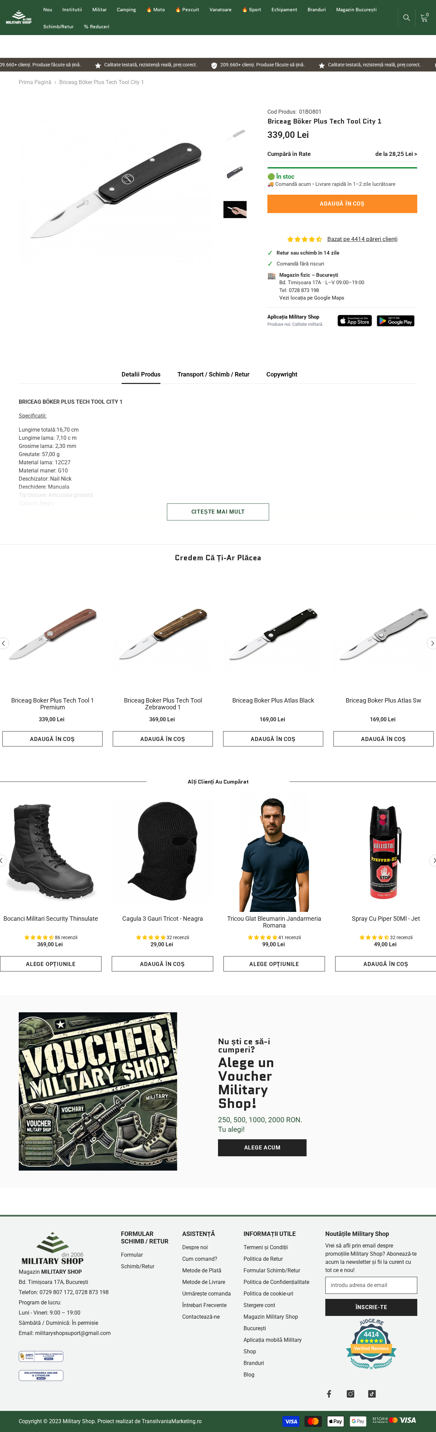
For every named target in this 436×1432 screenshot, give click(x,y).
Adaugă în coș (344, 203)
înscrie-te (371, 1307)
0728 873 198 (304, 290)
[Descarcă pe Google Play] (395, 320)
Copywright (281, 374)
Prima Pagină (35, 82)
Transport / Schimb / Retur (213, 374)
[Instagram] (350, 1394)
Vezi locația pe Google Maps (311, 298)
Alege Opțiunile (51, 964)
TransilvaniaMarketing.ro (172, 1421)
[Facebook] (329, 1394)
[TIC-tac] (372, 1394)
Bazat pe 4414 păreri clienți (362, 239)
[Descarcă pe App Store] (355, 320)
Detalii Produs (141, 374)
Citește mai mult (218, 512)
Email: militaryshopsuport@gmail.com (65, 1333)
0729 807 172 (56, 1292)
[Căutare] (407, 18)
